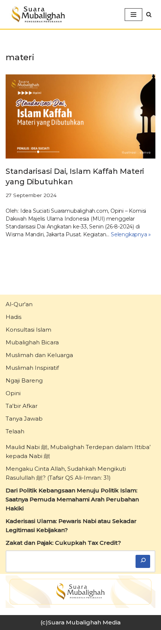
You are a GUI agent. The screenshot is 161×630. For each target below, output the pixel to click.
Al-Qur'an (19, 304)
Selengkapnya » (131, 234)
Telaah (15, 431)
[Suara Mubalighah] (37, 14)
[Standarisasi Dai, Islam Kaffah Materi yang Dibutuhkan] (80, 116)
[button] (149, 14)
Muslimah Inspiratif (32, 367)
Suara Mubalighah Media (84, 622)
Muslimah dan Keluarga (39, 355)
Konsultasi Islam (28, 329)
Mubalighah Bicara (32, 342)
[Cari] (143, 561)
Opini (13, 393)
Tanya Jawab (24, 418)
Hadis (13, 316)
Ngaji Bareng (24, 380)
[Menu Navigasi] (133, 14)
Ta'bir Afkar (21, 405)
